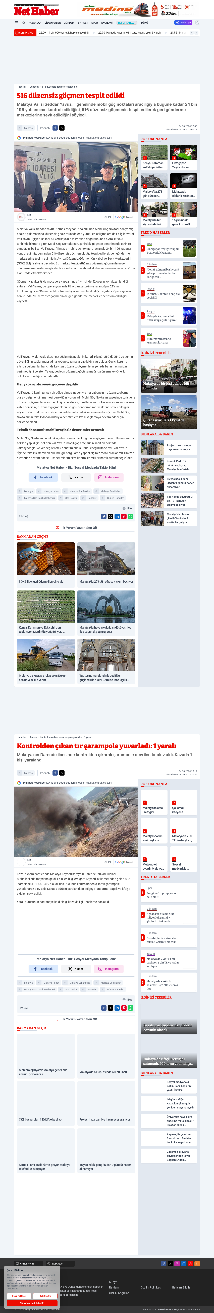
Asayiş (33, 737)
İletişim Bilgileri (182, 1287)
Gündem (69, 22)
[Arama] (197, 22)
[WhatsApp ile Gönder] (130, 516)
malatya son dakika (80, 491)
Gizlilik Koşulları (119, 1293)
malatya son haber (111, 491)
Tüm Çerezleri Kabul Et (32, 1303)
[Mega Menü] (16, 23)
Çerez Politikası (19, 1296)
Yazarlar (34, 22)
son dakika (71, 498)
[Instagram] (177, 1263)
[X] (170, 1263)
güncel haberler (115, 498)
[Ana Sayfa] (23, 22)
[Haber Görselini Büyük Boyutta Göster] (76, 177)
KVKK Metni (45, 1296)
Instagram (112, 477)
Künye (113, 1282)
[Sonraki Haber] (196, 33)
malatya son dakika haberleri (39, 498)
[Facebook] (163, 1263)
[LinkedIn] (183, 1263)
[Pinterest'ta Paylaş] (124, 516)
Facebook (46, 477)
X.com (79, 477)
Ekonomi (107, 22)
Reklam (114, 1287)
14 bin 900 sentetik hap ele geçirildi (64, 32)
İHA (36, 217)
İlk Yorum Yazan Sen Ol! (79, 528)
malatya (28, 128)
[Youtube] (190, 1263)
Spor (94, 22)
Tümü (144, 22)
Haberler (21, 86)
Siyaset (83, 22)
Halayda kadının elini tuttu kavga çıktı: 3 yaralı (129, 32)
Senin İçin (185, 22)
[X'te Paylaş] (62, 128)
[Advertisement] (107, 60)
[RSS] (197, 1263)
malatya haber (51, 491)
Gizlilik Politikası (151, 1287)
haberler (92, 498)
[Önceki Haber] (192, 33)
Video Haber (53, 22)
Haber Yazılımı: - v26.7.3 (171, 1309)
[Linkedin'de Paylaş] (117, 516)
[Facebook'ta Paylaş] (55, 128)
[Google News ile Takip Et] (124, 217)
